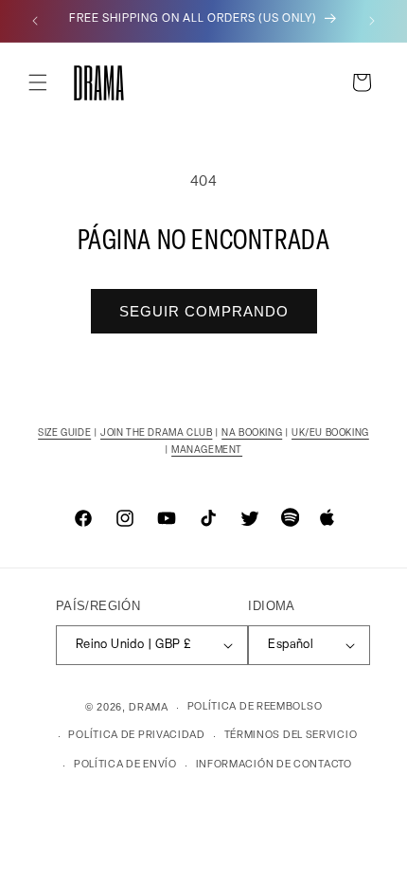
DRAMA (148, 708)
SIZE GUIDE (64, 433)
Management (206, 450)
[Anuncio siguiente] (372, 21)
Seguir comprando (204, 311)
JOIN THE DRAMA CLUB (156, 433)
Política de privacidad (136, 735)
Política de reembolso (255, 707)
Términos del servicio (291, 735)
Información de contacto (274, 765)
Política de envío (125, 765)
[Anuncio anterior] (35, 21)
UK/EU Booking (330, 433)
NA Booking (251, 433)
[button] (38, 82)
